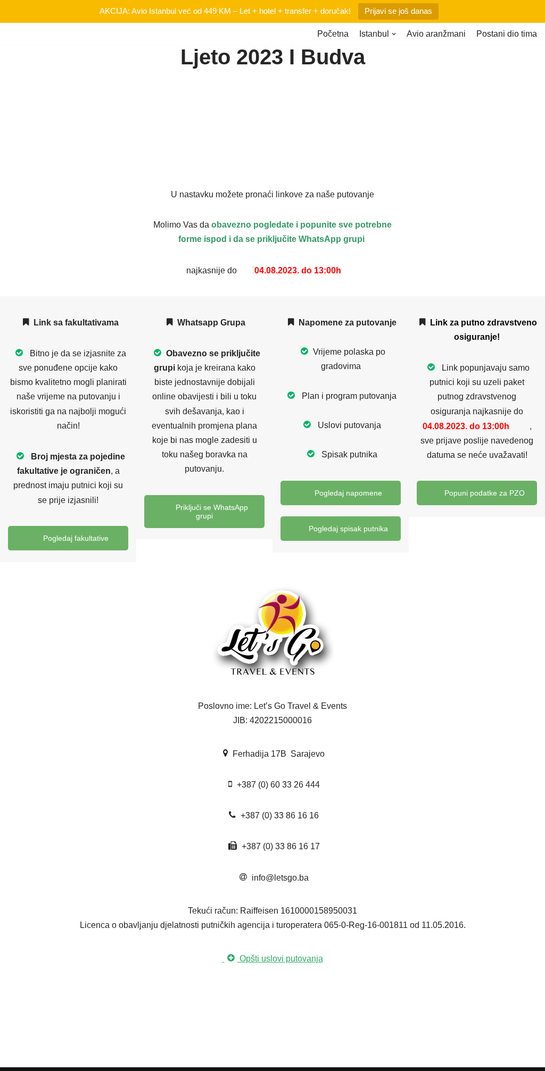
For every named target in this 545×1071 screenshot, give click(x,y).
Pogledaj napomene (347, 493)
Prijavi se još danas (398, 10)
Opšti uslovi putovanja (280, 958)
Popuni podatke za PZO (483, 493)
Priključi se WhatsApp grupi (211, 511)
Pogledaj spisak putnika (347, 528)
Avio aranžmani (436, 33)
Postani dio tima (506, 33)
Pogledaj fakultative (75, 538)
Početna (333, 33)
